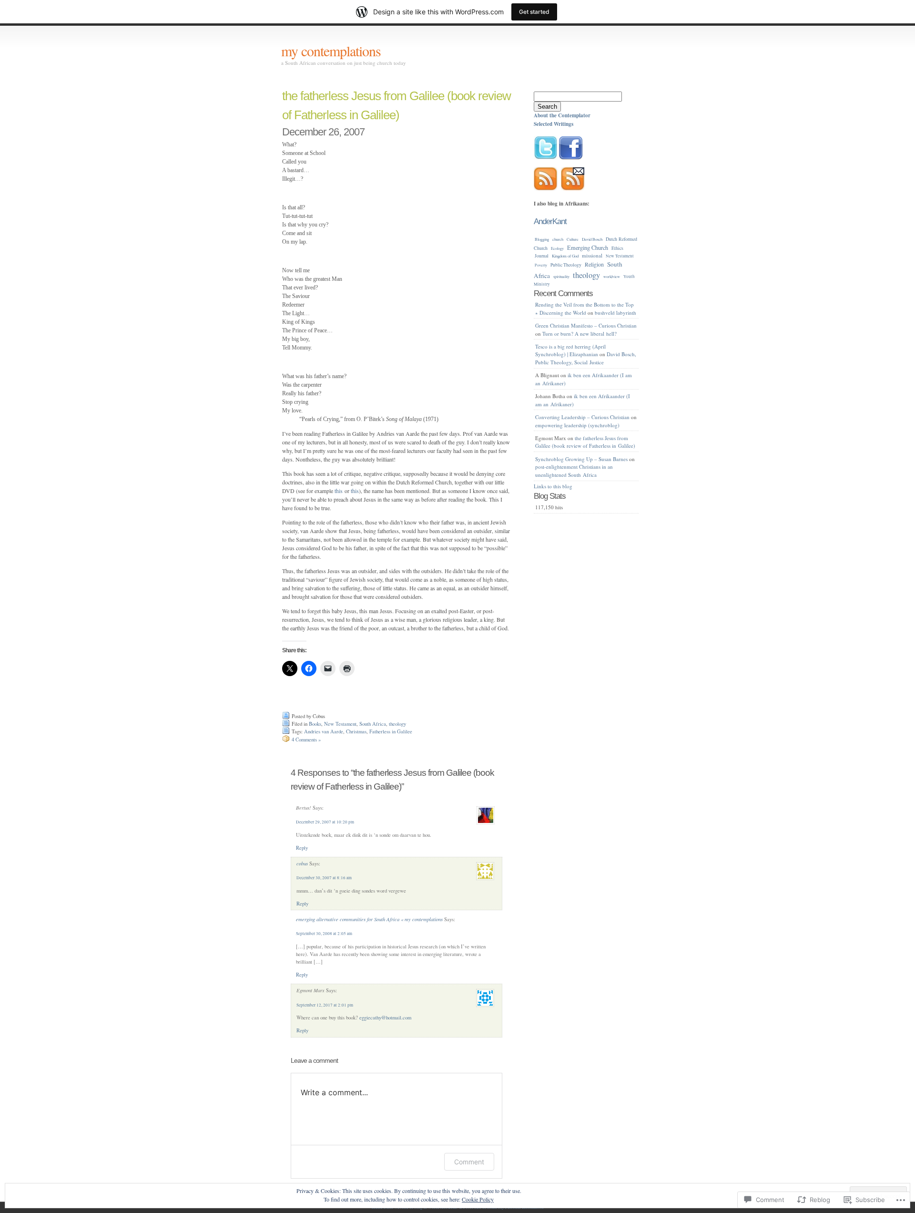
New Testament (340, 723)
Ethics (617, 248)
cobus (302, 863)
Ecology (557, 248)
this (339, 490)
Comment (469, 1162)
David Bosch (592, 239)
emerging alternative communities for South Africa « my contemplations (369, 919)
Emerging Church (587, 247)
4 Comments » (306, 739)
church (557, 239)
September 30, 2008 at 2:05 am (324, 933)
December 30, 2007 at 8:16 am (324, 878)
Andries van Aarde (323, 731)
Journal (542, 256)
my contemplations (331, 50)
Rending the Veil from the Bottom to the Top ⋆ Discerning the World (584, 308)
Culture (573, 239)
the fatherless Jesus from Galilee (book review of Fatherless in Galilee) (585, 442)
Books (315, 723)
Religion (594, 264)
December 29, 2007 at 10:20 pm (325, 822)
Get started (534, 11)
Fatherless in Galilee (390, 731)
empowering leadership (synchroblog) (577, 425)
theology (397, 723)
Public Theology (565, 265)
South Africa (372, 723)
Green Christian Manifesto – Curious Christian (586, 325)
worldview (611, 276)
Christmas (356, 731)
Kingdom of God (565, 255)
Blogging (542, 239)
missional (592, 255)
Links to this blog (553, 486)
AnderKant (550, 221)
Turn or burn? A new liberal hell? (579, 333)
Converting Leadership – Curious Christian (582, 417)
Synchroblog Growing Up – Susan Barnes (581, 459)
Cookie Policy (478, 1199)
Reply (302, 847)
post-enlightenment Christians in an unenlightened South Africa (574, 470)
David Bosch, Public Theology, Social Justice (585, 358)
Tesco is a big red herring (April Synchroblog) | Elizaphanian (570, 350)
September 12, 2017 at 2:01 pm (324, 1005)
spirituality (561, 276)
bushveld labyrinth (615, 312)
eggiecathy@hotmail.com (385, 1017)
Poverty (541, 264)
